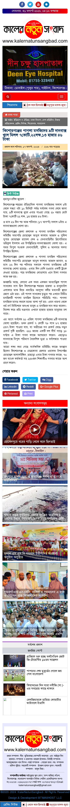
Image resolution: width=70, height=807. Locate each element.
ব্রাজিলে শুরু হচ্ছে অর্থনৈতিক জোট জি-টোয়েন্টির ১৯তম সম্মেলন (45, 658)
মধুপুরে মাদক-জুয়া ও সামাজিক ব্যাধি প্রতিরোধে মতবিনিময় (33, 478)
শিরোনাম (32, 123)
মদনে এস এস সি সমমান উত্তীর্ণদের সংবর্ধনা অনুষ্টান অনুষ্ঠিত (30, 555)
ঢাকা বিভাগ (36, 119)
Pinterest (12, 393)
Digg (48, 379)
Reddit (30, 386)
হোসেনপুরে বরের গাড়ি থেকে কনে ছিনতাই (29, 442)
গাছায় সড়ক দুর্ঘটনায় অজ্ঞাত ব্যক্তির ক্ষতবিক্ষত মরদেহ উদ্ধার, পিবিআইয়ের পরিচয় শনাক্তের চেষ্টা (34, 517)
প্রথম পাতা (12, 114)
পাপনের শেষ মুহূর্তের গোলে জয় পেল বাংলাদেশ (44, 672)
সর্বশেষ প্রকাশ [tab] (35, 644)
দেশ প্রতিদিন (48, 119)
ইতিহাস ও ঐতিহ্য (21, 119)
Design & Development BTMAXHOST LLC (35, 798)
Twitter (31, 379)
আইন (10, 119)
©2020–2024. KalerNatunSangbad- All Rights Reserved (35, 792)
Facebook (12, 379)
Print (30, 393)
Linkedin (12, 386)
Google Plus (51, 386)
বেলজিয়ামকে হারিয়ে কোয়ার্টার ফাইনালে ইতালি (44, 701)
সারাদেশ (41, 123)
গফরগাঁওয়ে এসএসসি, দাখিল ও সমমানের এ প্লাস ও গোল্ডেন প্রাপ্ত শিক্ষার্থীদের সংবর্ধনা (34, 594)
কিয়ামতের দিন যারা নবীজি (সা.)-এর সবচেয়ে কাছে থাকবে (45, 686)
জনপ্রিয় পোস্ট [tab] (35, 650)
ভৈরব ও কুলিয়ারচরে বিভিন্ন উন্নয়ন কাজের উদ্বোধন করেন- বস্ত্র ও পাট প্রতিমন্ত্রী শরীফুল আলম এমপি (34, 632)
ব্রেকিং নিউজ (20, 123)
